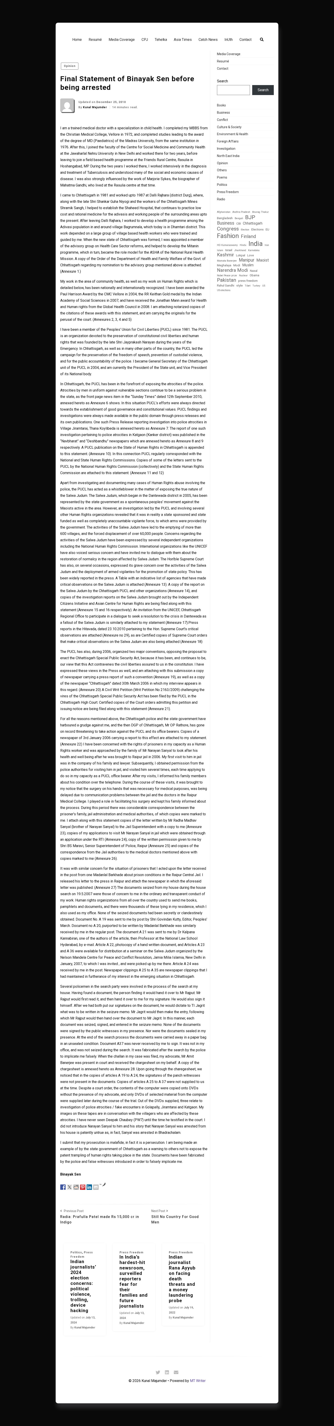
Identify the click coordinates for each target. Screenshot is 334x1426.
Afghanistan (223, 212)
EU (267, 229)
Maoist (263, 260)
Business (223, 112)
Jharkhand (240, 250)
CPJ (145, 39)
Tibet (247, 285)
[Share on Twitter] (69, 1186)
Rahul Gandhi (225, 285)
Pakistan (226, 280)
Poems (222, 177)
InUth (228, 39)
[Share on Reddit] (76, 1186)
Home (77, 39)
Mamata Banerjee (227, 261)
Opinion (69, 66)
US (263, 285)
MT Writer (198, 1381)
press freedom (248, 280)
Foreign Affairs (228, 141)
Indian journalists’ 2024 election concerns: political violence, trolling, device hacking (83, 1286)
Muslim (248, 265)
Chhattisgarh (252, 223)
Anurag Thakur (260, 212)
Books (221, 105)
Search (222, 81)
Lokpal (240, 255)
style (239, 285)
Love (250, 255)
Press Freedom (131, 1252)
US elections (223, 290)
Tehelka (161, 39)
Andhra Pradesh (241, 212)
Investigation (226, 148)
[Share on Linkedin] (89, 1186)
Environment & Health (232, 134)
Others (222, 170)
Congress (228, 229)
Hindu (243, 245)
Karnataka (253, 250)
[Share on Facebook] (63, 1186)
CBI (238, 223)
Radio (221, 199)
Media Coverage (122, 39)
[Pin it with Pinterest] (82, 1186)
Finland (248, 236)
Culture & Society (229, 127)
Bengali (239, 218)
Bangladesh (225, 218)
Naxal (253, 270)
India (255, 243)
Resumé (95, 39)
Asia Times (183, 39)
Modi (236, 265)
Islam (220, 250)
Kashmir (225, 254)
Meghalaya (224, 265)
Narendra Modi (232, 270)
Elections (257, 229)
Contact (245, 39)
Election (245, 229)
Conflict (222, 120)
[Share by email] (96, 1186)
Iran (267, 245)
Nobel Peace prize (227, 275)
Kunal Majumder (95, 107)
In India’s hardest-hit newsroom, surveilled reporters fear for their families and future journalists (134, 1281)
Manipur (246, 260)
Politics (76, 1252)
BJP (250, 217)
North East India (228, 156)
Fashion (228, 236)
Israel (228, 250)
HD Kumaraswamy (227, 245)
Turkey (256, 285)
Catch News (208, 39)
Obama (254, 275)
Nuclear (243, 275)
